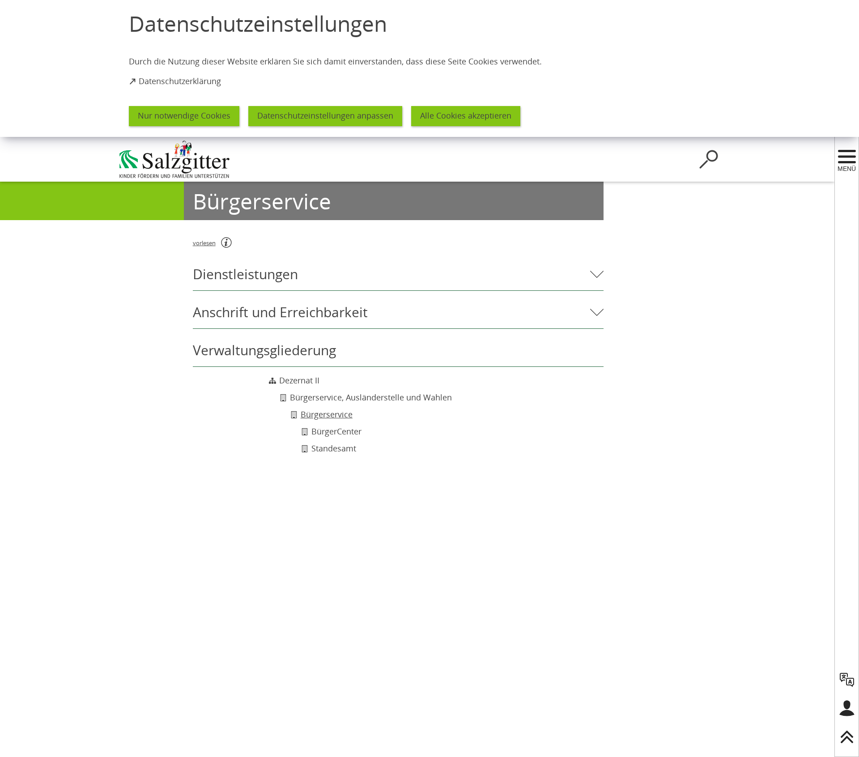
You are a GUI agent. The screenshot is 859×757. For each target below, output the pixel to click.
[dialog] (429, 68)
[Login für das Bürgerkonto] (847, 708)
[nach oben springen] (847, 737)
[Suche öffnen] (708, 159)
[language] (847, 680)
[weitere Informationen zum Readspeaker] (226, 242)
